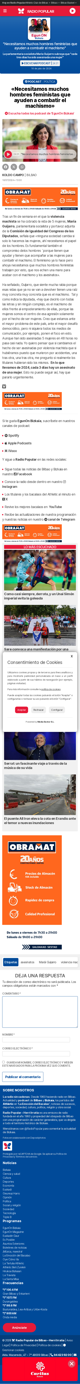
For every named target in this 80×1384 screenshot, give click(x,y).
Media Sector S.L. (46, 721)
